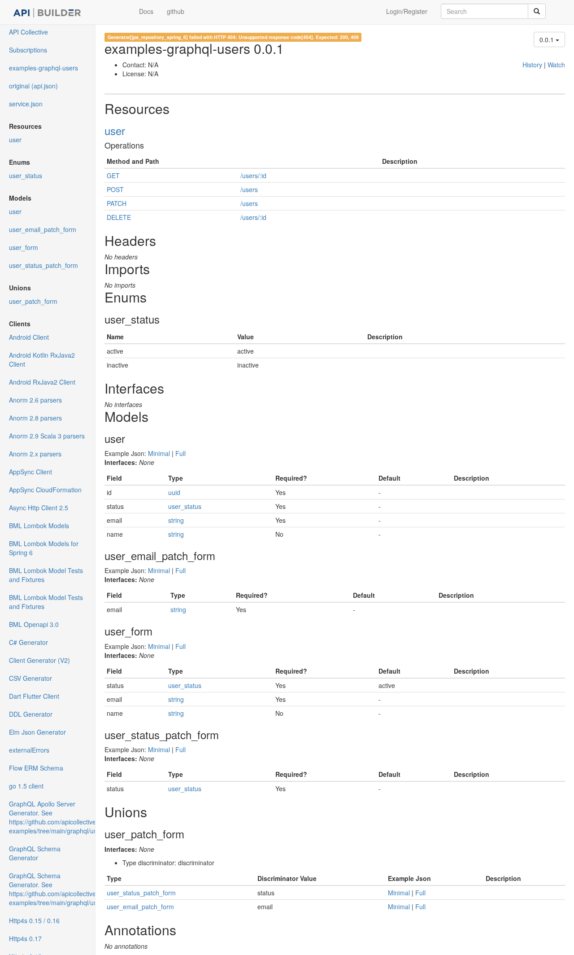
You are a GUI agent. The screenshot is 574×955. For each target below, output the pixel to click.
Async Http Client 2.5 (38, 507)
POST (115, 189)
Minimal (159, 453)
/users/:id (253, 175)
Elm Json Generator (37, 731)
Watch (556, 64)
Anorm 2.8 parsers (35, 417)
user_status (25, 175)
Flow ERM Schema (36, 767)
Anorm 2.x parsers (35, 453)
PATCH (116, 203)
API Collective (28, 31)
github (175, 11)
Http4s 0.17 (25, 938)
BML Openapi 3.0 (34, 624)
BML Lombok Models (39, 525)
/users (249, 189)
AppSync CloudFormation (45, 489)
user (15, 139)
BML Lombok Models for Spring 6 (43, 548)
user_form (23, 247)
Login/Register (406, 11)
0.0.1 (547, 39)
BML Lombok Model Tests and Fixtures (46, 575)
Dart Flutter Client (34, 696)
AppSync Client (30, 471)
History (532, 64)
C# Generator (28, 642)
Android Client (29, 337)
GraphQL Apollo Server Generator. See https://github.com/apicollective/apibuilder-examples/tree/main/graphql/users (52, 817)
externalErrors (29, 749)
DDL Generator (30, 714)
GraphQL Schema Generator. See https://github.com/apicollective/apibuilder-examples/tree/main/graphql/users (52, 889)
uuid (174, 492)
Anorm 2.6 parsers (35, 399)
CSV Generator (30, 678)
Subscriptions (28, 49)
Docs (146, 11)
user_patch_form (33, 301)
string (176, 520)
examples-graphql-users (43, 67)
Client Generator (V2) (39, 660)
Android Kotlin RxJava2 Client (42, 359)
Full (180, 453)
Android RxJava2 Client (42, 381)
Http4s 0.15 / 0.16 (34, 920)
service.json (26, 103)
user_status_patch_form (43, 265)
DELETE (119, 217)
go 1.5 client (26, 785)
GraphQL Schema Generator (35, 853)
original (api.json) (33, 85)
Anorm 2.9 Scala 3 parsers (47, 435)
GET (113, 175)
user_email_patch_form (42, 229)
